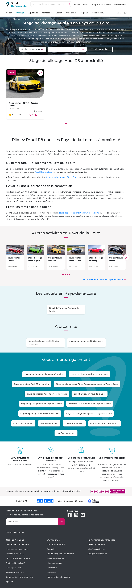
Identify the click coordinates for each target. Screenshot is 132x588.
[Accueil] (7, 19)
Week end (71, 13)
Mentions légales (54, 563)
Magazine (51, 572)
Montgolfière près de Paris (18, 558)
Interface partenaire (96, 549)
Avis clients (52, 568)
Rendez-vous (120, 4)
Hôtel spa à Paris (13, 568)
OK (61, 521)
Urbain (59, 13)
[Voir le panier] (125, 13)
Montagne (47, 13)
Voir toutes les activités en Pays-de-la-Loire (103, 279)
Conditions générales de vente (60, 554)
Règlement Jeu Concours (58, 577)
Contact (50, 549)
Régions (84, 13)
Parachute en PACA (15, 554)
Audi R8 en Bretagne (44, 172)
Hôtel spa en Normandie (17, 549)
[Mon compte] (117, 13)
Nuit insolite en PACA (15, 563)
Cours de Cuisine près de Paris (19, 577)
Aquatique (33, 13)
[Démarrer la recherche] (68, 4)
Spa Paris (10, 581)
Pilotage (20, 13)
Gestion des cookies (15, 532)
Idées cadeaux (98, 13)
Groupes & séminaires (101, 4)
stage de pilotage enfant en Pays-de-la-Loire (79, 213)
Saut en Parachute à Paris (17, 544)
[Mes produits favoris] (121, 13)
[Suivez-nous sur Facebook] (69, 515)
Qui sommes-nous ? (56, 544)
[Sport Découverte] (16, 4)
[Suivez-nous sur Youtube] (82, 515)
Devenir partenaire (96, 544)
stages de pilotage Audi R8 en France (62, 177)
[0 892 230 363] (107, 491)
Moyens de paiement (56, 558)
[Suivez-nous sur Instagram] (76, 515)
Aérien (9, 13)
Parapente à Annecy (15, 572)
